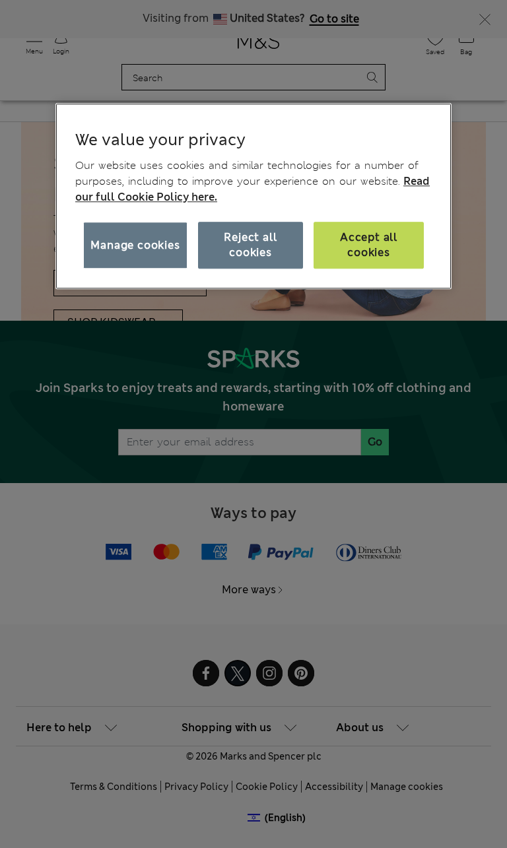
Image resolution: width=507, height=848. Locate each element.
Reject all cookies (250, 245)
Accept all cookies (368, 245)
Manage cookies (135, 245)
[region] (253, 196)
